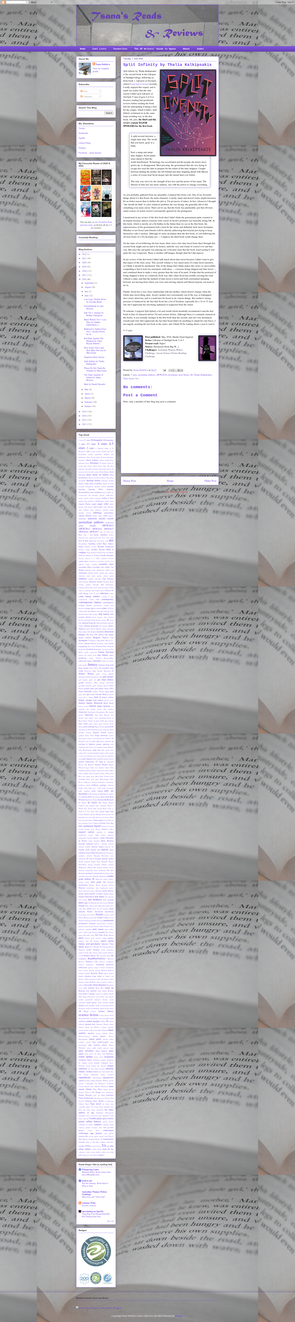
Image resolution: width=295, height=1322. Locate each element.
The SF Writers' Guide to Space (155, 49)
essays (91, 658)
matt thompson (108, 853)
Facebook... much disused (90, 152)
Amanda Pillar (95, 489)
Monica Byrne (94, 885)
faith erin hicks (107, 661)
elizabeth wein (91, 649)
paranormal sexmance (105, 923)
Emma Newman (105, 652)
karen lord (100, 770)
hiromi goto (108, 700)
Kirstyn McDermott (105, 799)
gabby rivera (101, 674)
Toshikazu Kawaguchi (104, 1113)
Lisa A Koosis (108, 820)
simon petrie (95, 1039)
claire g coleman (85, 590)
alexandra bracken (91, 469)
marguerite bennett (85, 838)
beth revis (96, 541)
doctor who (103, 634)
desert (88, 629)
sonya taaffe (91, 1048)
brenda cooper (84, 549)
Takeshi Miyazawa (101, 1086)
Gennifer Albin (92, 682)
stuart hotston (100, 1069)
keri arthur (110, 794)
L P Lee (86, 811)
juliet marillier (98, 759)
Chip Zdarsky (107, 578)
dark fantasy (103, 614)
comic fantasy (85, 596)
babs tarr (110, 532)
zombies (101, 1155)
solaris (104, 1045)
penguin (101, 932)
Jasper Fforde (99, 726)
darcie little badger (91, 614)
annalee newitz (85, 513)
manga (110, 832)
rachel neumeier (107, 950)
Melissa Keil (91, 867)
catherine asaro (90, 570)
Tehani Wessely (85, 1095)
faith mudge (83, 665)
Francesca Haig (90, 671)
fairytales (97, 660)
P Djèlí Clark (102, 917)
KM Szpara (102, 802)
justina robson (108, 759)
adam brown (90, 457)
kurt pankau (90, 805)
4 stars (102, 443)
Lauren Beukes (84, 814)
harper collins (107, 697)
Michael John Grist (106, 873)
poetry (103, 940)
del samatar (103, 626)
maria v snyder (99, 838)
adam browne (101, 457)
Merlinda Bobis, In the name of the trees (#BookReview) (96, 1173)
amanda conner (100, 486)
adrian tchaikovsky (106, 460)
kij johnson (96, 797)
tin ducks (106, 1104)
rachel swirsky (84, 952)
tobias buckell (104, 1107)
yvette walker (96, 1152)
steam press (98, 1057)
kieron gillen (87, 796)
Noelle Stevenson (95, 911)
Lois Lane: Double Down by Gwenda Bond (95, 300)
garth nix (92, 680)
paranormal (108, 920)
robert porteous (101, 982)
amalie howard (108, 483)
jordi (106, 753)
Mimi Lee (99, 879)
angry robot (103, 503)
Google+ (82, 147)
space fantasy (101, 1051)
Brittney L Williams (93, 555)
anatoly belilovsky (106, 495)
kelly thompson (93, 794)
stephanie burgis (85, 1060)
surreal (81, 1080)
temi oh (96, 1095)
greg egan (109, 691)
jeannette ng (83, 729)
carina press (83, 561)
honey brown (84, 706)
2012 (84, 424)
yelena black (97, 1149)
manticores (82, 835)
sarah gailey (91, 1002)
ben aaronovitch (91, 538)
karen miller (109, 770)
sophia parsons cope (105, 1048)
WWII (87, 1146)
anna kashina (84, 510)
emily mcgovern (91, 652)
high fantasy (98, 700)
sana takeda (109, 997)
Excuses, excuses (89, 1205)
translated (82, 1115)
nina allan (97, 906)
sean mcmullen (104, 1018)
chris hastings (83, 582)
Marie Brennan (107, 840)
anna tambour (95, 510)
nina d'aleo (106, 906)
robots (95, 984)
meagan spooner (101, 858)
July (87, 291)
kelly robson (97, 791)
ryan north (83, 993)
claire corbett (108, 587)
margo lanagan (107, 835)
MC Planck (90, 858)
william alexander (106, 1142)
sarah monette (103, 1002)
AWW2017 (94, 531)
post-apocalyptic (93, 943)
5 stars (134, 374)
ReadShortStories (97, 958)
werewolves (108, 1139)
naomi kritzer (107, 890)
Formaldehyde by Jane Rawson (94, 307)
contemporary (107, 599)
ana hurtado (93, 495)
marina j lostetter (100, 844)
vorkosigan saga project (90, 1133)
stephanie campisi (99, 1060)
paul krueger (93, 932)
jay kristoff (109, 726)
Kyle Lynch (97, 808)
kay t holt (97, 788)
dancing (107, 611)
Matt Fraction (96, 852)
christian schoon (95, 581)
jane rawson (109, 721)
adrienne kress (84, 463)
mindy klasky (108, 879)
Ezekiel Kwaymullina (104, 658)
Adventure (94, 462)
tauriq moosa (108, 1089)
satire (111, 1008)
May (87, 389)
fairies (89, 661)
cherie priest (108, 576)
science (93, 1011)
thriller (101, 1101)
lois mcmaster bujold (90, 826)
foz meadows (104, 668)
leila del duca (97, 817)
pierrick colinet (101, 938)
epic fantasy (102, 654)
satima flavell (104, 1008)
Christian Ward (108, 582)
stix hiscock (101, 1066)
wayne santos (93, 1136)
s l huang (90, 993)
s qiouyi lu (98, 994)
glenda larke (89, 688)
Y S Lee (98, 1146)
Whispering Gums (90, 1169)
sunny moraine (107, 1074)
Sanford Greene (101, 999)
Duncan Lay (107, 637)
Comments (87, 96)
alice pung (95, 472)
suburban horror (92, 1071)
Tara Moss (97, 1089)
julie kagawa (87, 758)
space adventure (86, 1050)
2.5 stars (87, 440)
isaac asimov (89, 718)
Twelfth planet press (98, 1118)
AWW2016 (161, 374)
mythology (90, 888)
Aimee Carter (107, 463)
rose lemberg (89, 988)
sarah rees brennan (102, 1005)
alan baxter (88, 466)
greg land (82, 694)
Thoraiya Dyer (91, 1101)
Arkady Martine (85, 515)
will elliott (96, 1142)
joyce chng (96, 756)
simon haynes (99, 1036)
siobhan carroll (84, 1042)
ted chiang (96, 1092)
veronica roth (96, 1127)
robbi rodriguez (90, 979)
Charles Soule (93, 573)
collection (104, 593)
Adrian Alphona (92, 460)
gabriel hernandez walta (93, 677)
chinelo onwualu (94, 579)
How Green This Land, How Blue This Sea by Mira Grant (95, 350)
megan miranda (94, 864)
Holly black (108, 703)
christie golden (85, 584)
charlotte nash (84, 576)
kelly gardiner (84, 791)
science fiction (88, 1014)
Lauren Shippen (95, 814)
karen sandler (83, 773)
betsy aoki (104, 541)
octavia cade (108, 914)
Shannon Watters (102, 1024)
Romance (102, 984)
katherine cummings (105, 782)
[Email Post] (164, 369)
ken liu (102, 794)
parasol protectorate (86, 926)
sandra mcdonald (85, 999)
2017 (84, 275)
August (88, 287)
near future (184, 374)
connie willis (94, 599)
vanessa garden (84, 1127)
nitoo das (95, 908)
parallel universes (97, 920)
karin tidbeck (105, 773)
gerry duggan (97, 685)
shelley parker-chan (91, 1030)
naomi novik (84, 893)
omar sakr (92, 917)
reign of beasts (99, 967)
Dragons (96, 637)
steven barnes (91, 1066)
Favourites (120, 49)
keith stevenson (107, 788)
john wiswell (87, 753)
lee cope (89, 817)
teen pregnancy (107, 1092)
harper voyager (85, 700)
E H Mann (91, 640)
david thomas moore (98, 620)
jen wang (103, 729)
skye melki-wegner (100, 1042)
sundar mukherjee (91, 1074)
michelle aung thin (85, 876)
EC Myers (106, 640)
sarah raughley (90, 1005)
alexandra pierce (105, 469)
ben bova (101, 538)
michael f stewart (92, 873)
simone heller (108, 1039)
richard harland (84, 973)
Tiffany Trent (84, 1104)
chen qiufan (97, 576)
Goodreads (83, 133)
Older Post (210, 481)
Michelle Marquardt (100, 876)
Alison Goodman (94, 478)
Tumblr (82, 137)
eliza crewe (92, 646)
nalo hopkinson (102, 888)
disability (100, 631)
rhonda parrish (94, 970)
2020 (84, 262)
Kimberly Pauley (91, 800)
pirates (110, 938)
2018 (84, 270)
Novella (99, 914)
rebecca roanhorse (106, 961)
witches (82, 1146)
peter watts (90, 935)
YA (136, 378)
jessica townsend (94, 738)
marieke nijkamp (86, 843)
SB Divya (83, 1011)
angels (94, 504)
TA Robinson (100, 1083)
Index (200, 49)
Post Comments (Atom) (176, 491)
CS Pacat (110, 608)
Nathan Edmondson (86, 896)
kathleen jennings (99, 785)
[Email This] (170, 370)
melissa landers (102, 867)
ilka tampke (108, 709)
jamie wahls (100, 721)
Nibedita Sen (95, 903)
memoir (81, 870)
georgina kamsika (85, 685)
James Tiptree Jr (89, 721)
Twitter (82, 128)
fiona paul (109, 665)
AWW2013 (84, 528)
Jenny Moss (89, 735)
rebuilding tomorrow (104, 964)
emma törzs (92, 655)
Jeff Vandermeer (93, 729)
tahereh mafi (88, 1086)
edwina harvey (90, 643)
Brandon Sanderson (105, 546)
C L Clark (95, 558)
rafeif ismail (102, 952)
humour (106, 706)
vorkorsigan (108, 1130)
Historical (98, 702)
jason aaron (93, 724)
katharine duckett (90, 782)
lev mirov (105, 817)
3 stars (82, 444)
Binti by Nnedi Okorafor (94, 384)
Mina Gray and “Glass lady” (94, 1196)
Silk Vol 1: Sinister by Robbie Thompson (94, 314)
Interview (89, 714)
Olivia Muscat (84, 917)
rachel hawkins (92, 949)
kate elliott (95, 776)
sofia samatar (94, 1045)
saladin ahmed (108, 994)
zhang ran (85, 1155)
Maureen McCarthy (101, 856)
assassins (82, 518)
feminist (101, 665)
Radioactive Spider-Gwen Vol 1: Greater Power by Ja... (95, 331)
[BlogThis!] (173, 370)
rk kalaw (106, 976)
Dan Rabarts (92, 611)
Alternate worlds (107, 480)
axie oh (103, 532)
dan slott (100, 611)
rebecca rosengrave (86, 964)
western (82, 1142)
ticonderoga (109, 1101)
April (87, 393)
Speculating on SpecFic (93, 1211)
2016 (84, 279)
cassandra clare (106, 564)
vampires (98, 1124)
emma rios (83, 655)
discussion (109, 631)
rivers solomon (85, 976)
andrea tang (83, 501)
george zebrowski (107, 682)
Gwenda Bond (100, 694)
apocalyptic (108, 512)
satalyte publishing (92, 1008)
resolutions (109, 967)
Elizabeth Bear (101, 646)
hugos (99, 706)
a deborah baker (102, 448)
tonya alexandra (97, 1110)
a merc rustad (101, 451)
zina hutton (93, 1155)
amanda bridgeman (86, 486)
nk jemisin (104, 908)
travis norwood (92, 1115)
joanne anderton (102, 744)
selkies (103, 1021)
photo (81, 937)
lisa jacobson (83, 823)
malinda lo (101, 832)
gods (96, 688)
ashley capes (97, 516)
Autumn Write (89, 1202)
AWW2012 (107, 525)
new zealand (108, 899)
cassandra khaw (85, 567)
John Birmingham (85, 750)
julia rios (104, 756)
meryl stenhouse (100, 870)
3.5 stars (91, 444)
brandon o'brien (90, 546)
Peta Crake (109, 932)
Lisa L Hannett (93, 823)
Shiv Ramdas (103, 1030)
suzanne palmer (90, 1080)
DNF (96, 634)
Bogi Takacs (108, 543)
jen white (110, 729)
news (81, 902)
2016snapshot (108, 440)
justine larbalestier (86, 761)
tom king (86, 1110)
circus (95, 587)
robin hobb (88, 985)
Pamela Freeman (84, 920)
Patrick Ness (108, 926)
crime (104, 608)
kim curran (105, 796)
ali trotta (88, 472)
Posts (84, 91)
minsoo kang (84, 882)
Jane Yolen (83, 723)
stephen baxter (87, 1063)
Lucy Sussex (95, 829)
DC (108, 620)
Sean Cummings (92, 1018)
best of (81, 540)
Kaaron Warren (101, 764)
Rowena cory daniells (88, 990)
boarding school (95, 543)
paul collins (109, 929)
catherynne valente (103, 570)
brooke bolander (107, 555)
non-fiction (109, 911)
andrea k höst (107, 498)
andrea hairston (95, 498)
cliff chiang (83, 593)
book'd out (87, 1180)
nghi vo (87, 902)
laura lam (109, 811)
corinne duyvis (90, 608)
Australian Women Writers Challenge (94, 1193)
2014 (84, 415)
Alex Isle (106, 466)
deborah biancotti (89, 623)
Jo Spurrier (90, 744)
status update (86, 1056)
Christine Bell (98, 584)
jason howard (104, 724)
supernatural (96, 1077)
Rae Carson (94, 952)
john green (105, 750)
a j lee (93, 451)
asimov (110, 516)
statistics (109, 1053)
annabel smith (108, 510)
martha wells (84, 849)
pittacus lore (84, 941)
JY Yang (99, 761)
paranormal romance (87, 923)
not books (91, 914)
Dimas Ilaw (83, 632)
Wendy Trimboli (89, 1139)
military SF (89, 878)
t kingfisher (89, 1083)
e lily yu (99, 640)
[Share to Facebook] (178, 370)
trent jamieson (103, 1115)
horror (93, 706)
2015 (84, 411)
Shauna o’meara (100, 1027)
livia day (109, 823)
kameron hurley (90, 770)
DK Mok (89, 634)
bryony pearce (84, 558)
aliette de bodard (100, 474)
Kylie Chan (107, 808)
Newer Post (129, 481)
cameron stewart (107, 558)
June (87, 295)
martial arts (95, 849)
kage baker (90, 767)
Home (82, 49)
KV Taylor (88, 808)
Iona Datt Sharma (102, 715)
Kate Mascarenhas (102, 779)
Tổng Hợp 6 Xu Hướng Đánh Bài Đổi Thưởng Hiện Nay (96, 1215)
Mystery (82, 888)
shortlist (91, 1033)
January (88, 406)
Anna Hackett (108, 507)
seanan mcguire (93, 1021)
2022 (84, 254)
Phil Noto (99, 935)
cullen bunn (83, 611)
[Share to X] (175, 370)
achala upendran (95, 454)
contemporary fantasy (90, 602)
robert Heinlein (90, 982)
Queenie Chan (107, 944)
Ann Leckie (98, 507)
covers (98, 608)
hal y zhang (88, 697)
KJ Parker (82, 802)
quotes (87, 946)
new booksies (95, 899)
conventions (97, 605)
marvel (104, 849)
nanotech (86, 891)
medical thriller (90, 861)
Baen (80, 535)
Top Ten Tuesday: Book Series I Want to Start (95, 1184)
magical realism (86, 831)
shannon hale (90, 1024)
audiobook (92, 518)
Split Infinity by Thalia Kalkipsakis (94, 362)
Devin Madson (96, 629)
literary (103, 823)
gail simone (83, 680)
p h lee (110, 917)
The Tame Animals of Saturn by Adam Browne (93, 377)
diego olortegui (107, 629)
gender (81, 682)
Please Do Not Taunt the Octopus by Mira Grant (95, 369)
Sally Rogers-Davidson (87, 997)
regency (90, 967)
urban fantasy (93, 1121)
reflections (83, 967)
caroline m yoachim (96, 561)
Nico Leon (104, 903)
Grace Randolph (85, 691)
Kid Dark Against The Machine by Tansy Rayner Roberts (93, 341)
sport (86, 1054)
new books (83, 900)
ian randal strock (94, 709)
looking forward (108, 826)
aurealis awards (106, 518)
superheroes (85, 1077)
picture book (89, 938)
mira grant (96, 881)
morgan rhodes (108, 885)
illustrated (83, 712)
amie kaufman (95, 492)
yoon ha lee (107, 1149)
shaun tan (89, 1027)
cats (112, 570)
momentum (83, 885)
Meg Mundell (102, 861)
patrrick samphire (85, 929)
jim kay (89, 741)
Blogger (179, 1315)
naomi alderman (96, 891)
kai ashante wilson (102, 767)
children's (83, 578)
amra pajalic (106, 492)
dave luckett (108, 617)
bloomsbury (83, 544)
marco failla (94, 835)
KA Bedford (89, 764)
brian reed (105, 552)
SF (191, 374)
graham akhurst (98, 691)
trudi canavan (83, 1118)
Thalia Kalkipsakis (203, 374)
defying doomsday (91, 626)
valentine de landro (86, 1124)
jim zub (96, 741)
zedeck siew (105, 1152)
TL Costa (94, 1107)
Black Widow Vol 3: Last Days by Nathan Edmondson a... (95, 322)
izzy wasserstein (100, 718)
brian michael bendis (94, 552)
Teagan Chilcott (84, 1092)
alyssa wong (83, 483)
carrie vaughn (91, 564)
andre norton (83, 498)
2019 (84, 266)
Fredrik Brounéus (103, 671)
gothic (101, 688)
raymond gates (105, 955)
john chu (96, 750)
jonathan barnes (98, 753)
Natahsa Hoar (108, 894)
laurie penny (106, 814)
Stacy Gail (101, 1054)
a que (108, 451)
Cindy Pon (89, 587)
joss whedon (87, 756)
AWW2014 (97, 528)
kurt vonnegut (101, 805)
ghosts (105, 685)
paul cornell (83, 932)
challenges (83, 573)
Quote (81, 946)
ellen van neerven (104, 649)
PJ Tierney (94, 941)
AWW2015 (108, 528)
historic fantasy (85, 702)
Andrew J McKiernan (96, 501)
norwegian (82, 914)
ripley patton (108, 973)
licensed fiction (87, 820)
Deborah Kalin (101, 623)
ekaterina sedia (102, 643)
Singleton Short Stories (94, 357)
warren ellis (83, 1136)
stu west (91, 1069)
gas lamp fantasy (105, 679)
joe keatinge (98, 747)
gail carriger (108, 676)
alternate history (93, 480)
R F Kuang (104, 947)
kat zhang (86, 776)
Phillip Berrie (108, 935)
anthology (97, 512)
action (106, 454)
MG (108, 870)
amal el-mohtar (95, 483)
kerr (80, 797)
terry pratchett (107, 1095)
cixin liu (101, 587)
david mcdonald (84, 620)
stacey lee (92, 1054)
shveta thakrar (102, 1033)
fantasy (93, 664)
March (88, 397)
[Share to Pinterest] (181, 370)
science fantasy (106, 1011)
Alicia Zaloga (104, 472)
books (81, 546)
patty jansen (98, 929)
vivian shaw (93, 1130)
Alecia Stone (97, 466)
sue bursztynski (104, 1071)
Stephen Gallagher (101, 1063)
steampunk (108, 1056)
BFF (111, 540)
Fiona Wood (93, 668)
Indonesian (92, 712)
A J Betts (87, 451)
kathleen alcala (84, 785)
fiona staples (84, 668)
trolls (111, 1115)
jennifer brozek (85, 732)
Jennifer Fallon (99, 732)
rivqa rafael (97, 976)
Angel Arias (109, 501)
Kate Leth (90, 779)
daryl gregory (97, 617)
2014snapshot (96, 440)
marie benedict (94, 841)
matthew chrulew (85, 856)
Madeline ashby (107, 829)
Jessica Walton (105, 738)
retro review (83, 970)
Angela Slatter (85, 504)
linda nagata (98, 820)
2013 (84, 419)
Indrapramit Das (102, 712)
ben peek (109, 538)
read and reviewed (140, 83)
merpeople (89, 870)
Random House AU (91, 955)
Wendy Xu (99, 1139)
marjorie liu (108, 846)
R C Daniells (94, 947)
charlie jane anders (106, 573)
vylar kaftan (108, 1133)
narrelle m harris (96, 893)
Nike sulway (89, 906)
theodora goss (99, 1098)
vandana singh (108, 1124)
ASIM (105, 516)
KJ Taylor (92, 802)
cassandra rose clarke (101, 567)
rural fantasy (102, 991)
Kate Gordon (105, 776)
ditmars (82, 634)
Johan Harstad (108, 747)
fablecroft (82, 661)
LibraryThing (84, 142)
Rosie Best (100, 988)
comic (111, 593)
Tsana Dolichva (103, 64)
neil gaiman (109, 896)
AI (100, 463)
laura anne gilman (97, 811)
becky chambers (101, 534)
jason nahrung (88, 726)
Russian (110, 991)
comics (96, 596)
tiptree (88, 1107)
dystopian (172, 374)
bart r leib (88, 535)
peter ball (82, 935)
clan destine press (97, 590)
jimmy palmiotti (105, 741)
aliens (88, 474)
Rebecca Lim (92, 961)
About (186, 49)
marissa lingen (97, 846)
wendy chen (103, 1136)
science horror (104, 1015)
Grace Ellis (108, 688)
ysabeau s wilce (84, 1152)
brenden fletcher (98, 549)
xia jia (93, 1146)
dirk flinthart (91, 632)
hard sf (97, 697)
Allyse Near (105, 478)
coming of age (107, 596)
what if (88, 1142)
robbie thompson (102, 979)
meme (111, 867)
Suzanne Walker (102, 1080)
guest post (91, 694)
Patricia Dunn (99, 926)
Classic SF (109, 590)
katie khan (88, 788)
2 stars (81, 440)
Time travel (128, 378)
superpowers (108, 1077)
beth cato (88, 540)
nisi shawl (87, 908)
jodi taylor (89, 747)
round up (109, 987)
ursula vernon (108, 1121)
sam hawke (100, 997)
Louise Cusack (84, 829)
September (89, 282)
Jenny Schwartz (101, 735)
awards (93, 525)
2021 (84, 258)
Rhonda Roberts (107, 970)
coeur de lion (94, 593)
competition (83, 599)
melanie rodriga (107, 864)
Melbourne (83, 867)
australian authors (146, 374)
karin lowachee (94, 773)
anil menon (88, 507)
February (89, 402)
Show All (110, 1221)
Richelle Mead (97, 973)
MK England (108, 882)
